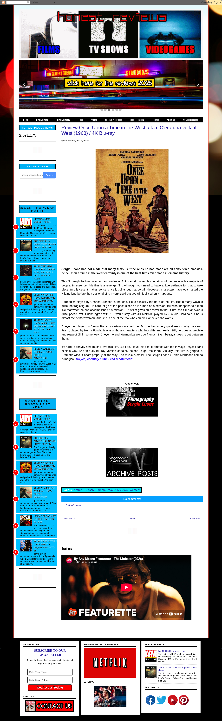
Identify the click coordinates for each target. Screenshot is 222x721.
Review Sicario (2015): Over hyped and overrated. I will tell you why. (44, 326)
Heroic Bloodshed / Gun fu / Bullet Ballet (45, 519)
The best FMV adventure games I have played (45, 244)
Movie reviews (118, 490)
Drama (101, 490)
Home (132, 518)
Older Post (195, 518)
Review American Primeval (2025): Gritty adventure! (44, 353)
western (135, 490)
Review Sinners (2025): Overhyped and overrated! (44, 298)
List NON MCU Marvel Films (42, 221)
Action (78, 490)
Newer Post (69, 518)
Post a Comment (73, 505)
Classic (90, 490)
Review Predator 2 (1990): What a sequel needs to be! (45, 546)
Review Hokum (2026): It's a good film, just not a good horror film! (44, 272)
